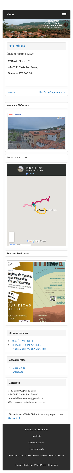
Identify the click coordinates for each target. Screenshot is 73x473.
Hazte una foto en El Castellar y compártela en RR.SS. (36, 455)
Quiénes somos (36, 442)
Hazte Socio (14, 418)
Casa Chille (19, 367)
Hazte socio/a (37, 449)
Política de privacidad (36, 429)
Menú (10, 14)
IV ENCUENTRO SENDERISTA (29, 348)
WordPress (40, 464)
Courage (52, 464)
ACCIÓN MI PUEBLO (23, 340)
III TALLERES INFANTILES (26, 344)
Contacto (36, 436)
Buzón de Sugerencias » (52, 92)
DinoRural (18, 371)
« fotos (11, 92)
